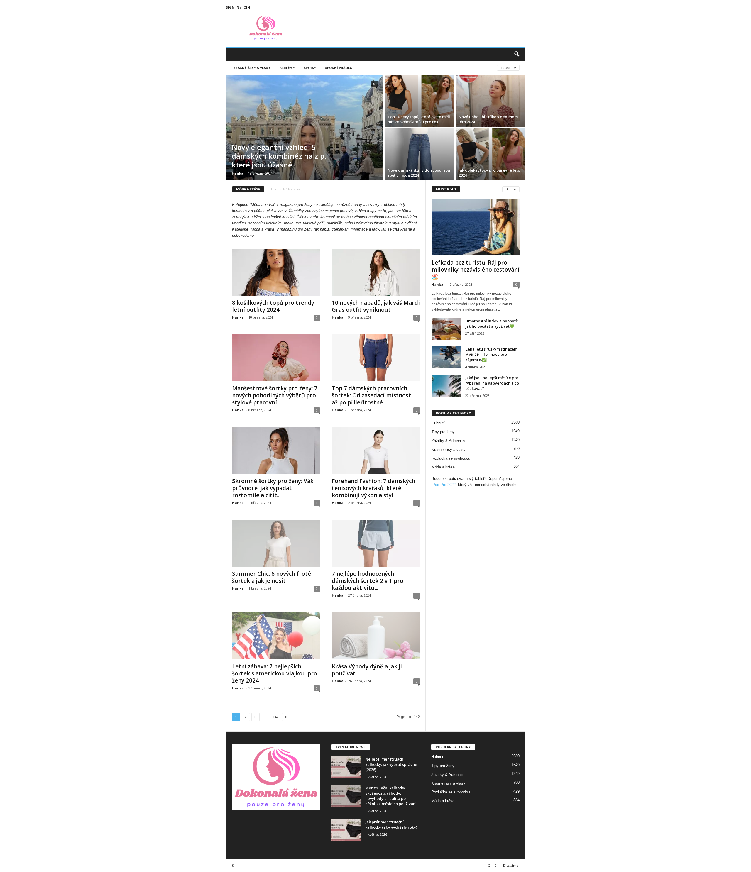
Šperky (310, 67)
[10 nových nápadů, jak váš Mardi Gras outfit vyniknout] (376, 272)
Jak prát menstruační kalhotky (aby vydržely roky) (391, 824)
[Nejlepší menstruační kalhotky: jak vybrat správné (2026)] (346, 767)
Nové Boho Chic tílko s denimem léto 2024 (488, 119)
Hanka (237, 173)
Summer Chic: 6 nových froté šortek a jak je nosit (271, 577)
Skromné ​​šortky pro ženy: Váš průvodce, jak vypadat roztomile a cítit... (272, 488)
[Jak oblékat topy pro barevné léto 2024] (490, 154)
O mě (492, 865)
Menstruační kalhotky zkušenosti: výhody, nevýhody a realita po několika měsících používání (391, 795)
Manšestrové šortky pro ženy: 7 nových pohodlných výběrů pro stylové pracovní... (274, 395)
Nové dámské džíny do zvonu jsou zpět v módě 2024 (419, 172)
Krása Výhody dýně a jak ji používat (367, 670)
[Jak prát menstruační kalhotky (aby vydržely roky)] (346, 830)
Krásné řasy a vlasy (251, 67)
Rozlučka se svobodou (451, 458)
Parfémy (287, 67)
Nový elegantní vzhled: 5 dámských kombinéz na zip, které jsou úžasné (279, 156)
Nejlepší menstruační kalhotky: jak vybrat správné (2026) (391, 764)
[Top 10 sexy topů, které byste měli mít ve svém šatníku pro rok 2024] (419, 101)
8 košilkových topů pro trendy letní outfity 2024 (273, 306)
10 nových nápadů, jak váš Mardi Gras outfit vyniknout (376, 306)
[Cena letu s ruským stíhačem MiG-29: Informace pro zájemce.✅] (446, 357)
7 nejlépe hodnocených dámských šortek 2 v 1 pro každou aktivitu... (367, 581)
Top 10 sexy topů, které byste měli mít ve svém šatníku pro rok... (419, 119)
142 (276, 717)
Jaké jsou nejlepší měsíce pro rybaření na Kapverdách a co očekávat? (492, 383)
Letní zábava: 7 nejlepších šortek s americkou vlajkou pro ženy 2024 (274, 673)
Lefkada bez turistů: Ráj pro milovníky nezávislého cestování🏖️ (476, 269)
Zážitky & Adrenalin (448, 440)
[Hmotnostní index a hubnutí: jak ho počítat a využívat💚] (446, 329)
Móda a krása (443, 467)
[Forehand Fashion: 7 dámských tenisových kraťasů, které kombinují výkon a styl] (376, 450)
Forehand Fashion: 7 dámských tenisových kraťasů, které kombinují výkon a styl (373, 488)
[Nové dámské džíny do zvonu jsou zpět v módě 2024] (419, 154)
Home (274, 189)
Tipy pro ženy (443, 432)
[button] (516, 54)
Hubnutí (438, 423)
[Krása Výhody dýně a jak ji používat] (376, 635)
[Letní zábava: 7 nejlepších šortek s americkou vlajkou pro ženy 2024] (276, 635)
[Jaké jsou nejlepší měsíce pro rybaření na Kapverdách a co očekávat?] (446, 386)
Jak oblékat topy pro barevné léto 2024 (489, 172)
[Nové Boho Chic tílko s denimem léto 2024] (490, 101)
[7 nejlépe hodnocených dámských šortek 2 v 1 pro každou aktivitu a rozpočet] (376, 543)
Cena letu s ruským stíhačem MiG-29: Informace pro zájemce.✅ (491, 354)
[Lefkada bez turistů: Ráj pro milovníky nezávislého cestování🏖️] (476, 227)
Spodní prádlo (338, 67)
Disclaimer (511, 865)
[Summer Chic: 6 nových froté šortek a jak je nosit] (276, 543)
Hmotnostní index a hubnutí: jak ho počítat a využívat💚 (491, 323)
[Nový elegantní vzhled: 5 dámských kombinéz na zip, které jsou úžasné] (304, 127)
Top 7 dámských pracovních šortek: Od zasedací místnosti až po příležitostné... (372, 395)
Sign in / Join (238, 7)
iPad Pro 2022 (444, 484)
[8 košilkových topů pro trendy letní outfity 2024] (276, 272)
